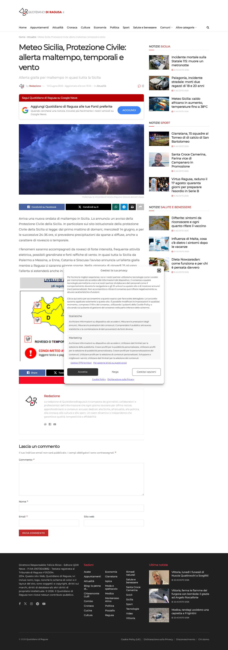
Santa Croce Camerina (133, 589)
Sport (126, 27)
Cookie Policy (99, 379)
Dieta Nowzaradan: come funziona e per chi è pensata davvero (190, 263)
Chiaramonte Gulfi (91, 595)
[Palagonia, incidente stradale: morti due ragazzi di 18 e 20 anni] (159, 83)
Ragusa (109, 615)
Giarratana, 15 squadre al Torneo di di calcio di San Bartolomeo (190, 137)
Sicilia (129, 599)
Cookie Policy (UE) (131, 639)
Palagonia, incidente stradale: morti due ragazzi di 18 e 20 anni (188, 82)
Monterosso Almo (112, 600)
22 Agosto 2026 (181, 70)
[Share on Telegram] (124, 207)
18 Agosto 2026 (181, 272)
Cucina (88, 610)
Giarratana (111, 576)
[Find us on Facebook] (20, 604)
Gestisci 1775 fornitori (81, 363)
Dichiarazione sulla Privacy (120, 379)
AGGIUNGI (129, 110)
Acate (87, 571)
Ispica (108, 581)
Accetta (82, 372)
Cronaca (72, 27)
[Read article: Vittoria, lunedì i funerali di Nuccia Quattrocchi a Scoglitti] (159, 577)
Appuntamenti (39, 27)
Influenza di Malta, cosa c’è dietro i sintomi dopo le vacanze (190, 243)
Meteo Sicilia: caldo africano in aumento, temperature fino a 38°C (190, 103)
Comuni (165, 27)
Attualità (57, 27)
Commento (27, 459)
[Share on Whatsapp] (116, 207)
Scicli (129, 594)
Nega (115, 372)
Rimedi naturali (130, 573)
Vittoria (130, 618)
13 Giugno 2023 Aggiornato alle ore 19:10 (69, 86)
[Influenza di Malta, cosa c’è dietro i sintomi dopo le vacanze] (159, 244)
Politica (114, 27)
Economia (100, 27)
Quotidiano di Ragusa (37, 639)
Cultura (85, 27)
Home (23, 27)
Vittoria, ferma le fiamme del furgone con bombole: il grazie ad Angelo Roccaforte (190, 594)
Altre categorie (185, 27)
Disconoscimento (185, 639)
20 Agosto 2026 (181, 251)
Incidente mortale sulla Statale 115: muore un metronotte (189, 61)
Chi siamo (203, 639)
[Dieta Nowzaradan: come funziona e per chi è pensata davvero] (159, 264)
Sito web (89, 516)
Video (129, 613)
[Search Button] (208, 27)
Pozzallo (110, 610)
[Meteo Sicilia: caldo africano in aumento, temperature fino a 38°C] (159, 104)
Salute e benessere (145, 27)
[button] (159, 270)
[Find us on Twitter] (25, 604)
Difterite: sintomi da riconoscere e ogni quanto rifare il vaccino (189, 222)
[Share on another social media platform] (140, 207)
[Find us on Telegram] (37, 604)
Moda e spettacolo (111, 587)
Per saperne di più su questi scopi (110, 363)
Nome (23, 501)
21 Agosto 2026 (181, 90)
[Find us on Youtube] (43, 604)
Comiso (88, 601)
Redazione (35, 86)
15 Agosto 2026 (181, 171)
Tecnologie (132, 608)
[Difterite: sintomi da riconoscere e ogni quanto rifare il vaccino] (159, 223)
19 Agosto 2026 (181, 146)
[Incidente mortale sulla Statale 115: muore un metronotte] (159, 62)
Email (23, 516)
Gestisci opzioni (146, 372)
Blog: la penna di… (92, 587)
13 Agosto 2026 (181, 196)
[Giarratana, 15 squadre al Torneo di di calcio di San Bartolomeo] (159, 139)
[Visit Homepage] (41, 12)
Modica (109, 593)
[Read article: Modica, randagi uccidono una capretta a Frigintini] (159, 615)
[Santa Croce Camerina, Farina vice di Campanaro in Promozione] (159, 159)
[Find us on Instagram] (31, 604)
